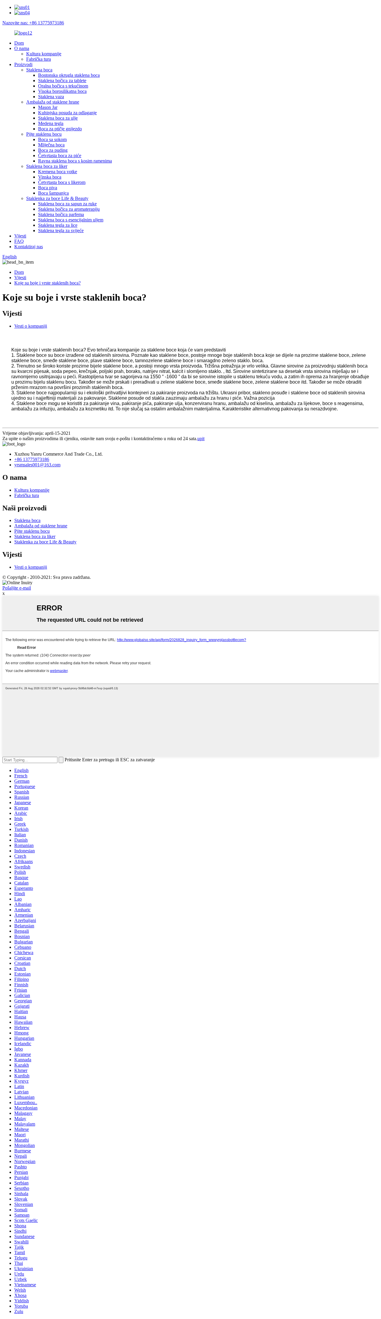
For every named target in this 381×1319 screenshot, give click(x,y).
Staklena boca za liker (46, 166)
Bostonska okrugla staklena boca (69, 75)
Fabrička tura (38, 59)
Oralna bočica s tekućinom (63, 85)
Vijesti (20, 235)
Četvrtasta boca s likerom (61, 182)
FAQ (19, 241)
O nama (21, 48)
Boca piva (47, 187)
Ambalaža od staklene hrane (52, 101)
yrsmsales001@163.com (37, 464)
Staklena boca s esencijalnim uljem (70, 219)
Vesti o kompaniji (30, 326)
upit (200, 438)
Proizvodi (23, 64)
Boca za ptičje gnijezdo (60, 128)
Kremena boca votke (57, 171)
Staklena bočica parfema (61, 214)
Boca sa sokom (52, 139)
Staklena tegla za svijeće (61, 230)
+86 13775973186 (31, 459)
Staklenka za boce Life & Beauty (57, 198)
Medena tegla (50, 123)
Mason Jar (47, 107)
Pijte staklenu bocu (44, 134)
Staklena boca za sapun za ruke (67, 203)
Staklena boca (39, 69)
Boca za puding (53, 150)
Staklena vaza (51, 96)
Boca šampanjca (53, 193)
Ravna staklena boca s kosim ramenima (75, 160)
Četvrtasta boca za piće (59, 155)
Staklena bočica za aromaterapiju (69, 209)
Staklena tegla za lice (57, 225)
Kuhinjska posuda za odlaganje (67, 112)
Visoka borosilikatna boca (62, 91)
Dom (19, 43)
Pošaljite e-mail (16, 587)
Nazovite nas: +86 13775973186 (33, 22)
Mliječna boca (51, 144)
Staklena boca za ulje (58, 118)
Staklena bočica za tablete (62, 80)
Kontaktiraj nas (28, 246)
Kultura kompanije (43, 53)
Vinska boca (49, 176)
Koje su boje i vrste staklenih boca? (47, 282)
